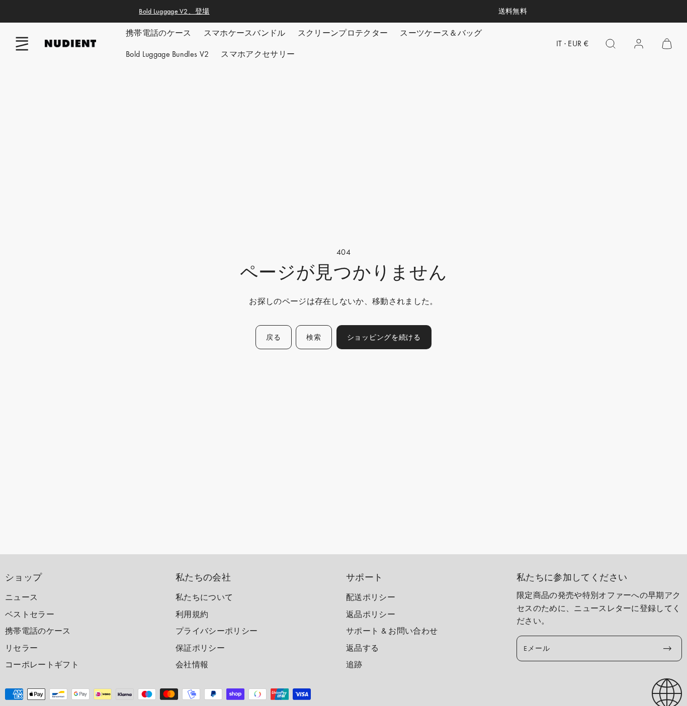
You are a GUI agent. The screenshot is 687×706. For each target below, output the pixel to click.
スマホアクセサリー (258, 54)
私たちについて (204, 597)
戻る (273, 337)
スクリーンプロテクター (343, 33)
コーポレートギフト (42, 664)
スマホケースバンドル (245, 33)
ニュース (21, 597)
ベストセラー (29, 614)
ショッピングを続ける (384, 337)
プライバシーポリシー (216, 631)
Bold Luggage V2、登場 (174, 11)
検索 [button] (313, 337)
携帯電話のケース (159, 33)
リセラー (21, 648)
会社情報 (192, 664)
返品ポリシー (370, 614)
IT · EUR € (572, 43)
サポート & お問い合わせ (392, 631)
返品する (362, 648)
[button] (22, 44)
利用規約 (192, 614)
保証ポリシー (200, 648)
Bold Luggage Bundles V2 (167, 54)
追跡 (354, 664)
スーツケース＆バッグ (441, 33)
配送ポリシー (370, 597)
